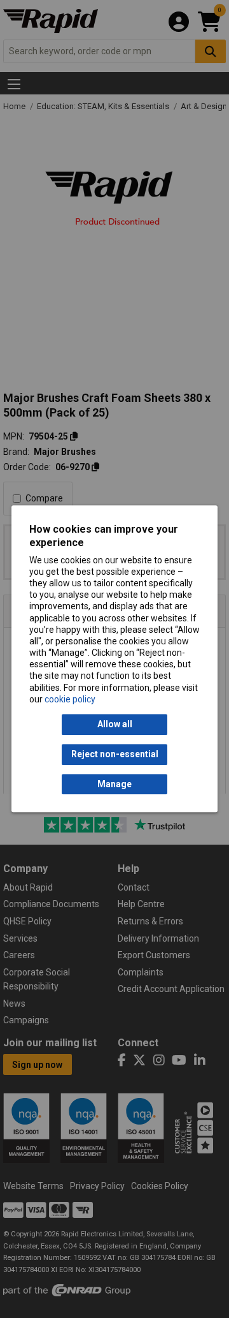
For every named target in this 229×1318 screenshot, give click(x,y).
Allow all (114, 725)
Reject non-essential (114, 755)
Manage (114, 784)
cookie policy (70, 699)
